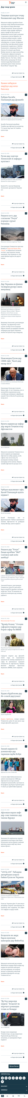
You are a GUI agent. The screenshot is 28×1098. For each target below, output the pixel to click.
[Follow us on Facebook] (6, 1078)
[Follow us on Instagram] (13, 1078)
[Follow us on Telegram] (20, 1078)
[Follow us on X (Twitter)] (16, 1078)
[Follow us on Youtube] (9, 1078)
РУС (19, 1096)
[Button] (18, 73)
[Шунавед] (7, 1096)
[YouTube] (13, 1096)
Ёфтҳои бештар (14, 1066)
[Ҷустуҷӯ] (24, 1096)
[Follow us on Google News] (2, 1078)
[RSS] (24, 1078)
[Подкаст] (2, 1081)
